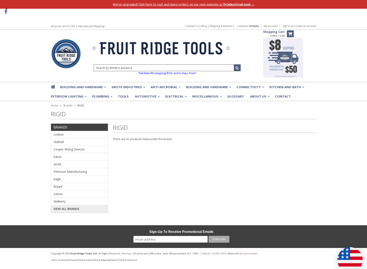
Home (54, 105)
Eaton (58, 157)
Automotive (147, 97)
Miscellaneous (206, 97)
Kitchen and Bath (286, 88)
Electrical (175, 97)
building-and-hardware (82, 88)
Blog (204, 26)
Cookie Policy (92, 260)
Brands (68, 105)
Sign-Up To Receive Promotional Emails (181, 232)
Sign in (286, 26)
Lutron (58, 194)
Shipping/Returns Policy (112, 260)
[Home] (53, 86)
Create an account (305, 26)
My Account (271, 26)
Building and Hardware (208, 88)
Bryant (58, 186)
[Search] (237, 67)
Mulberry (60, 201)
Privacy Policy (76, 260)
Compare (248, 26)
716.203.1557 (218, 253)
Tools (123, 96)
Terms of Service (59, 260)
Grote (57, 164)
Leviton (59, 134)
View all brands (66, 209)
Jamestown (251, 253)
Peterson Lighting (68, 97)
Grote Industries (128, 88)
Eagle (57, 179)
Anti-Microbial (165, 88)
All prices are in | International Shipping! (78, 26)
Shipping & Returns (221, 26)
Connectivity (250, 88)
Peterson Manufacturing (70, 172)
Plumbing (102, 97)
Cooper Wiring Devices (69, 149)
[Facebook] (5, 11)
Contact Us (192, 26)
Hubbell (59, 142)
